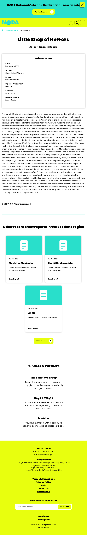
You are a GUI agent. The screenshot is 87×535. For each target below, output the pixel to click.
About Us (44, 488)
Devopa (46, 527)
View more (40, 341)
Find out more (41, 12)
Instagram (43, 519)
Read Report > (14, 279)
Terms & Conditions (43, 479)
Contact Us (43, 491)
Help (43, 485)
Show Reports (12, 30)
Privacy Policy (43, 482)
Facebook (43, 516)
